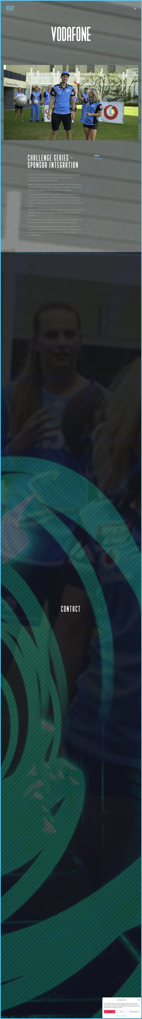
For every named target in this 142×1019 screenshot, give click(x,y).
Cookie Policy (118, 1015)
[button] (139, 1000)
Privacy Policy (124, 1015)
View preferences (134, 1011)
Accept (110, 1011)
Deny (121, 1011)
